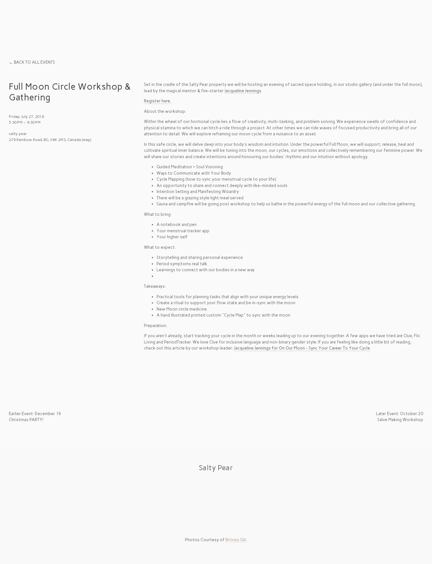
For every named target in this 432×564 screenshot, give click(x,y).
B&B (15, 19)
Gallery (89, 19)
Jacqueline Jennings (243, 90)
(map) (86, 140)
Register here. (158, 101)
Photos (129, 19)
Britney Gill (235, 539)
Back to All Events (34, 62)
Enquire (408, 20)
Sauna (49, 19)
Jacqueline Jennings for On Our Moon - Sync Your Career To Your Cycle (302, 348)
